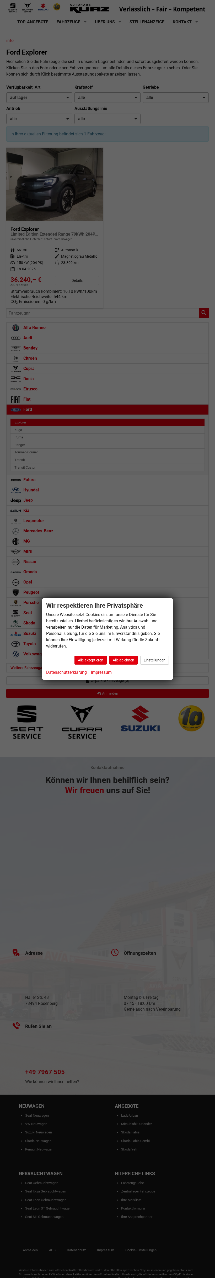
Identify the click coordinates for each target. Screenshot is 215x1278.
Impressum (101, 672)
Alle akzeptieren (90, 660)
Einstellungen (154, 660)
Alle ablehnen (123, 660)
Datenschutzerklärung (66, 672)
